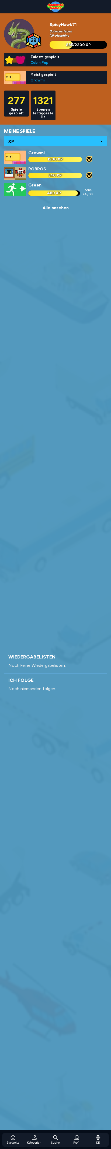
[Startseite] (55, 6)
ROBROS (37, 168)
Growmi (37, 80)
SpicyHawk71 (63, 24)
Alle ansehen (56, 207)
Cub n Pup (39, 62)
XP (11, 141)
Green (34, 185)
